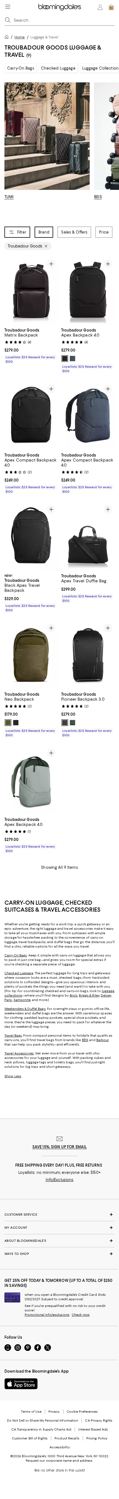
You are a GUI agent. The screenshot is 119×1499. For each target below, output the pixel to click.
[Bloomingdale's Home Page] (59, 7)
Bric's (74, 995)
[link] (31, 345)
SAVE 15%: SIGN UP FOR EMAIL (59, 1147)
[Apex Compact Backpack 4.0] (31, 415)
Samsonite (22, 1000)
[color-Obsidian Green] (72, 722)
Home (19, 37)
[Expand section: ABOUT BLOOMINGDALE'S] (59, 1240)
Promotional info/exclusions (47, 1315)
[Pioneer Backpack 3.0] (88, 655)
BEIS (98, 197)
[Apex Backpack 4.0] (88, 290)
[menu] (7, 6)
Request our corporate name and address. (59, 1461)
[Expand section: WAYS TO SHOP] (59, 1253)
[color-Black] (65, 358)
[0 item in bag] (111, 7)
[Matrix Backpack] (31, 291)
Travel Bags (13, 1035)
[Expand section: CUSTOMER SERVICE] (59, 1214)
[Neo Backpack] (31, 655)
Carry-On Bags (20, 68)
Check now (81, 1315)
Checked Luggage (58, 68)
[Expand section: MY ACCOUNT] (59, 1227)
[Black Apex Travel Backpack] (31, 536)
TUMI (9, 197)
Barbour (102, 1040)
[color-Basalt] (72, 358)
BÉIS (85, 1040)
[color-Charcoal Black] (16, 722)
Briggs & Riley (89, 995)
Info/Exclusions (60, 1179)
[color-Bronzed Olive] (8, 722)
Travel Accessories (19, 1053)
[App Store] (21, 1383)
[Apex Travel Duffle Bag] (88, 536)
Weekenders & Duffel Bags (25, 1009)
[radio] (64, 358)
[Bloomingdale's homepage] (7, 38)
